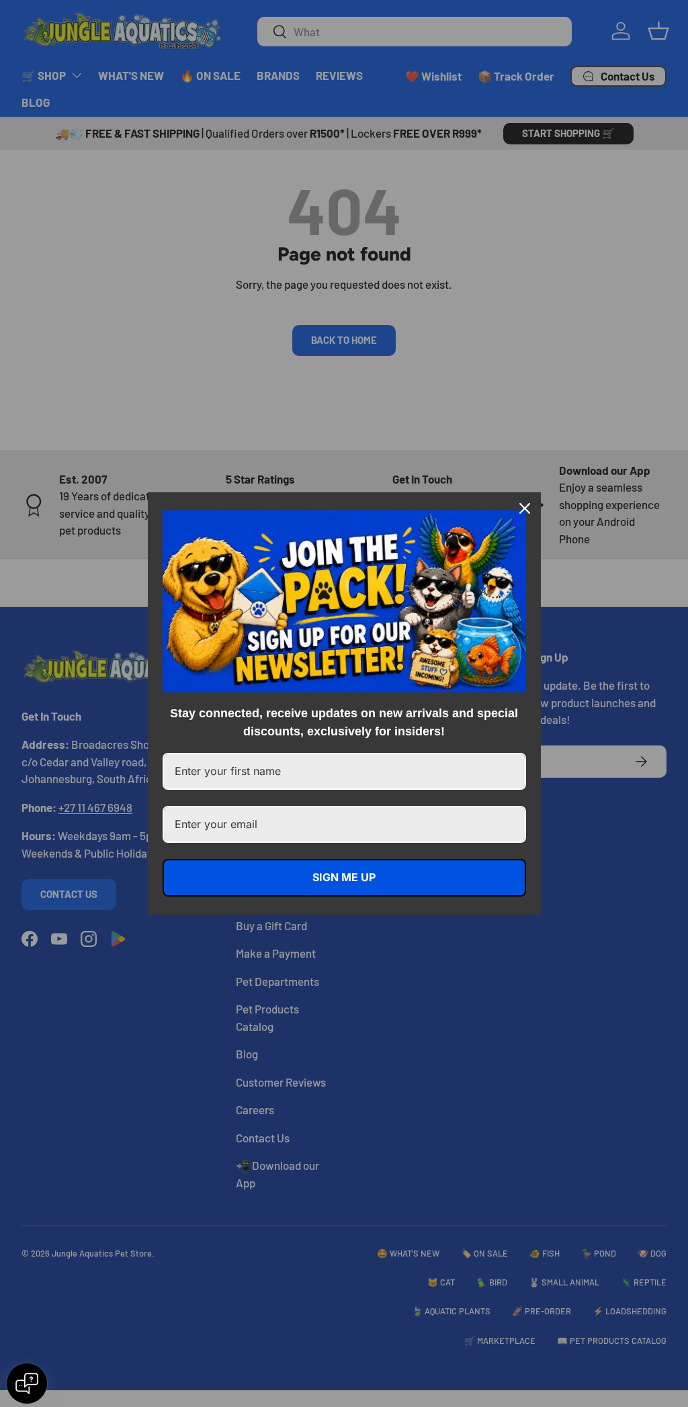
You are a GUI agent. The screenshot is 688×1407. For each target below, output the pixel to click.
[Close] (525, 508)
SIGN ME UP (344, 877)
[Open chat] (27, 1383)
